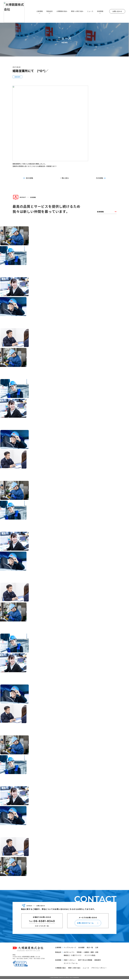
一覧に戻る (64, 178)
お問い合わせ (117, 11)
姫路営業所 (17, 77)
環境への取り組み (77, 11)
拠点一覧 (90, 947)
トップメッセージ (70, 947)
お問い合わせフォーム (85, 923)
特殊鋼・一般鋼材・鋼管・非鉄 (87, 952)
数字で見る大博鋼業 (85, 960)
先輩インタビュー (70, 960)
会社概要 (81, 947)
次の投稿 (99, 178)
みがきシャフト (69, 952)
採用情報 (100, 11)
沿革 (96, 947)
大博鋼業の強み (61, 11)
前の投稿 (29, 178)
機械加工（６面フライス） (73, 955)
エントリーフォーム (71, 963)
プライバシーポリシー (99, 968)
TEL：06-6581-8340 (20, 958)
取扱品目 (49, 11)
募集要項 (97, 960)
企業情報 (40, 11)
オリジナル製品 (90, 955)
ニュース (90, 11)
